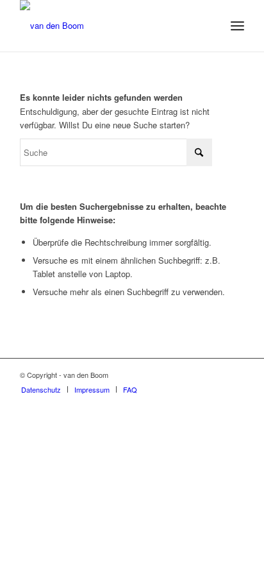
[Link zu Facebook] (196, 374)
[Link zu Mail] (234, 374)
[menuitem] (237, 25)
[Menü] (237, 25)
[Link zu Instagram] (215, 374)
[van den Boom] (109, 25)
